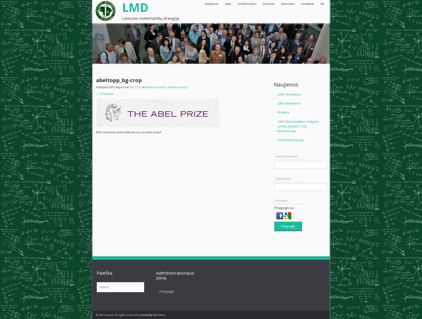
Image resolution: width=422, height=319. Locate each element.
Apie (228, 4)
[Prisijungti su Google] (287, 215)
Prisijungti (288, 226)
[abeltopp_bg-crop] (157, 113)
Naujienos (212, 4)
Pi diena (283, 112)
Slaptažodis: (283, 178)
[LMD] (105, 10)
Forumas (269, 4)
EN (322, 4)
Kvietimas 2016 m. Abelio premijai (166, 87)
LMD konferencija (290, 140)
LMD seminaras (289, 94)
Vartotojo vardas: (286, 156)
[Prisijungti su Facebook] (280, 215)
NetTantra (159, 315)
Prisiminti (281, 201)
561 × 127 (135, 87)
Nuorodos (288, 4)
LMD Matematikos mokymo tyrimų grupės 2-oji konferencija (298, 126)
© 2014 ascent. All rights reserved (116, 315)
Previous (105, 93)
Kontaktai (307, 4)
